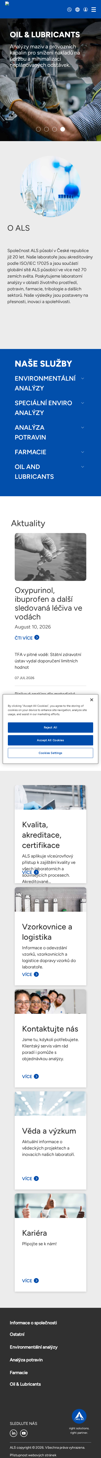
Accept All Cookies (50, 740)
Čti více (24, 638)
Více (27, 1281)
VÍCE (27, 872)
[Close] (91, 699)
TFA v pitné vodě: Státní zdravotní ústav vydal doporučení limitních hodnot (48, 661)
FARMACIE (30, 452)
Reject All (50, 727)
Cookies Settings (50, 752)
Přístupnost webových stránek (33, 1455)
